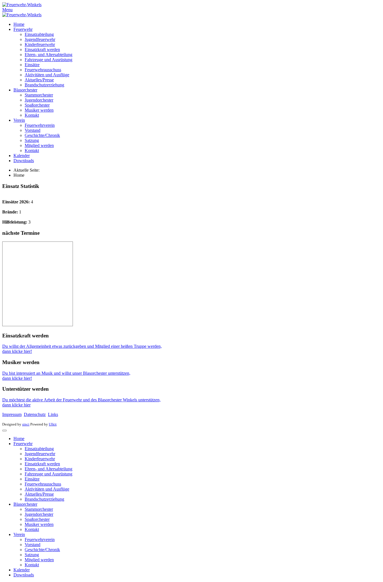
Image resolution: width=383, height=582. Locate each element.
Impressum (12, 414)
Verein (19, 120)
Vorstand (32, 130)
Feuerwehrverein (40, 125)
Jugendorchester (39, 100)
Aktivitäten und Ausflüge (47, 74)
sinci (25, 424)
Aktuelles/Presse (39, 79)
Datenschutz (35, 414)
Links (53, 414)
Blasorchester (25, 90)
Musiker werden (39, 110)
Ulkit (53, 424)
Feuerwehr (23, 29)
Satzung (32, 140)
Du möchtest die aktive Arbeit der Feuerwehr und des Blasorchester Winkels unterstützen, (81, 399)
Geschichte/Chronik (42, 135)
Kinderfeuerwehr (40, 44)
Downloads (23, 160)
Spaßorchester (37, 105)
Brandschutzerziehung (44, 84)
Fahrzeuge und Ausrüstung (48, 59)
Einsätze (32, 64)
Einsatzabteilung (39, 34)
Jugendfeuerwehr (40, 39)
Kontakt (32, 115)
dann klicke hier (16, 404)
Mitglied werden (39, 145)
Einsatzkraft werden (42, 49)
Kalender (21, 155)
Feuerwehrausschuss (43, 69)
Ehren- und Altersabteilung (48, 54)
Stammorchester (39, 95)
